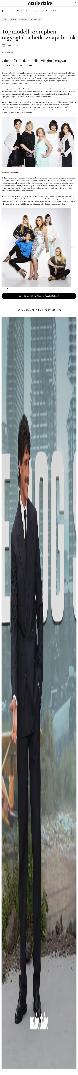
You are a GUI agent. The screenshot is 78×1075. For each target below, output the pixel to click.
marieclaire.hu (13, 45)
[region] (39, 693)
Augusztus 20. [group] (14, 11)
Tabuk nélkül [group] (51, 11)
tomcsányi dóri (35, 19)
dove (4, 19)
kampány (13, 19)
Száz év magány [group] (32, 11)
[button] (39, 693)
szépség (23, 19)
